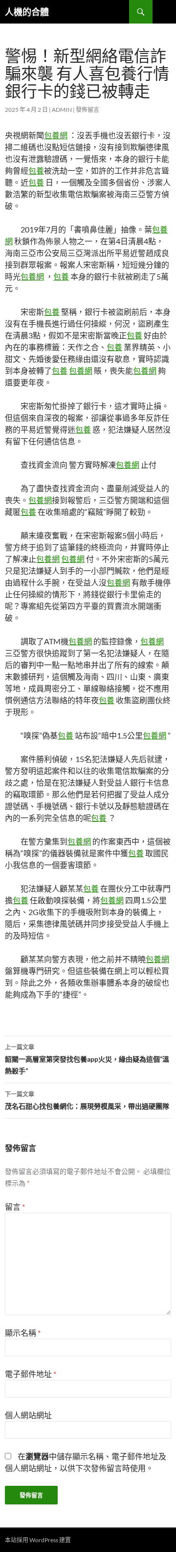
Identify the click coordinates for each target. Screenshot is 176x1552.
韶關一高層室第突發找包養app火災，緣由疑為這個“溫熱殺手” (87, 1059)
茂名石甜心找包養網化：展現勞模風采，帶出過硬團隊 (87, 1100)
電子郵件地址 (30, 1373)
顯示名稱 (23, 1332)
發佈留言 (87, 109)
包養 (36, 170)
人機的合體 (27, 11)
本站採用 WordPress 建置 (38, 1540)
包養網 (55, 135)
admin (62, 109)
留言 (15, 1206)
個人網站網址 (28, 1415)
